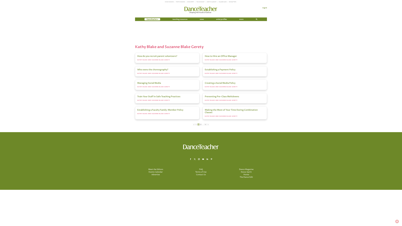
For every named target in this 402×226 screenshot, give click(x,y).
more (241, 19)
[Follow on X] (194, 159)
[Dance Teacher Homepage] (200, 9)
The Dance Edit (200, 1)
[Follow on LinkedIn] (207, 159)
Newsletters (232, 1)
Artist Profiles (221, 19)
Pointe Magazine (180, 1)
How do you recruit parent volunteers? (157, 56)
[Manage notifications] (397, 221)
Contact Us (201, 174)
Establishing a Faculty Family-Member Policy (160, 110)
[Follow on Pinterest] (211, 159)
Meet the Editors (155, 169)
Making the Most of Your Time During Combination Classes (231, 111)
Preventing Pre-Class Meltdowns (222, 96)
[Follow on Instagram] (199, 159)
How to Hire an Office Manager (221, 56)
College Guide (223, 1)
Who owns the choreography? (152, 69)
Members (148, 19)
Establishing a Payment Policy (220, 69)
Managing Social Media (149, 83)
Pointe (246, 174)
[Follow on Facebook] (190, 159)
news (202, 19)
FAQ (201, 169)
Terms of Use (201, 172)
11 (205, 124)
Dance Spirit (190, 1)
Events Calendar (211, 1)
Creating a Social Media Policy (220, 83)
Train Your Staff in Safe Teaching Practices (158, 96)
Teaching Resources (180, 19)
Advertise (155, 174)
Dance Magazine (169, 1)
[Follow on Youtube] (203, 159)
